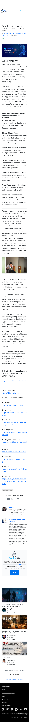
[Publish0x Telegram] (12, 709)
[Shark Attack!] (14, 649)
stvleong (6, 33)
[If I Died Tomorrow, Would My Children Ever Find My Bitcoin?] (14, 622)
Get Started (23, 11)
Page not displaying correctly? (14, 679)
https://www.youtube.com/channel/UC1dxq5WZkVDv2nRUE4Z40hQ (14, 481)
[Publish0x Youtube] (26, 709)
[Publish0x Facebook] (3, 709)
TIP (15, 572)
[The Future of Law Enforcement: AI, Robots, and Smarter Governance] (14, 595)
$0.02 (3, 38)
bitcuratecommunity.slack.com (14, 452)
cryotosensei (11, 660)
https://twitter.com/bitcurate (13, 405)
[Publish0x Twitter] (8, 709)
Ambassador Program (8, 693)
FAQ (3, 689)
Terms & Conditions (21, 713)
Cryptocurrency (7, 490)
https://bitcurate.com (11, 393)
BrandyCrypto (11, 635)
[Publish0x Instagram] (21, 709)
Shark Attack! (6, 658)
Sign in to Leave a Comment (15, 670)
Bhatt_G (9, 609)
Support (4, 702)
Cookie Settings (6, 705)
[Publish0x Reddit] (17, 709)
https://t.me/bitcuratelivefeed (14, 381)
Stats (3, 696)
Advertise (5, 699)
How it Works (6, 686)
